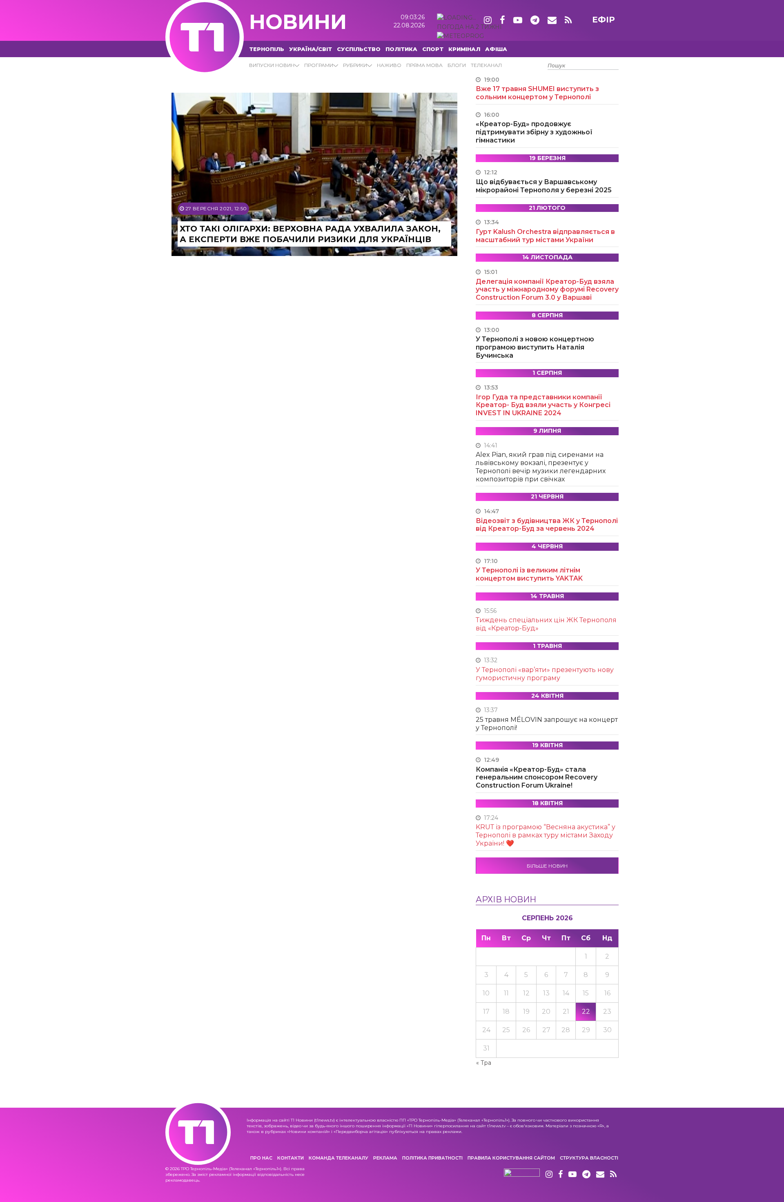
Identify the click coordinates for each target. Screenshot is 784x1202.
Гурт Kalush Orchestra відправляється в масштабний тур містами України (545, 236)
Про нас (261, 1158)
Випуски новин (271, 65)
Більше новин (547, 866)
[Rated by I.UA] (522, 1174)
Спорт (432, 49)
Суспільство (359, 49)
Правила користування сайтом (511, 1158)
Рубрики (355, 65)
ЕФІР (603, 19)
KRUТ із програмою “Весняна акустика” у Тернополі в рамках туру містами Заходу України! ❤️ (545, 835)
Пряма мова (424, 65)
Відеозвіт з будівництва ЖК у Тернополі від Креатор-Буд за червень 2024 (547, 525)
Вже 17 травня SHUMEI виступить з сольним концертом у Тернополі (537, 93)
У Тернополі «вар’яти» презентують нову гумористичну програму (545, 674)
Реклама (385, 1158)
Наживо (389, 65)
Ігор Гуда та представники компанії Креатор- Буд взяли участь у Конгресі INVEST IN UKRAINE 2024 (543, 405)
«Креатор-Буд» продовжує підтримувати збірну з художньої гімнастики (534, 132)
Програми (318, 65)
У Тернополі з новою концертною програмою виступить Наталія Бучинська (535, 347)
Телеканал (486, 65)
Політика (401, 49)
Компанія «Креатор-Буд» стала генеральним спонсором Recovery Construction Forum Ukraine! (536, 778)
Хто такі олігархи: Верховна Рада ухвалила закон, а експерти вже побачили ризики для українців (310, 234)
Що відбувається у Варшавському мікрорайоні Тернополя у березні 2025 (544, 186)
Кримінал (464, 49)
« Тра (483, 1062)
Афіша (496, 49)
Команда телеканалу (338, 1158)
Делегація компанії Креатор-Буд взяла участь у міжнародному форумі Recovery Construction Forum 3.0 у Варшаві (547, 290)
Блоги (457, 65)
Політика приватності (432, 1158)
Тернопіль (266, 49)
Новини (298, 21)
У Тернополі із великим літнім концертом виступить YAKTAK (529, 574)
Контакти (290, 1158)
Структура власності (589, 1158)
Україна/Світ (310, 49)
